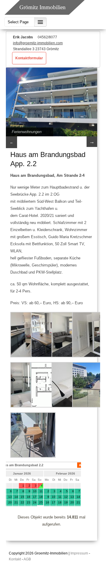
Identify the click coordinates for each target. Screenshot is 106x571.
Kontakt (15, 559)
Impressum (79, 553)
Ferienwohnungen (27, 132)
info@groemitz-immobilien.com (38, 43)
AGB (27, 559)
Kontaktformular (29, 58)
